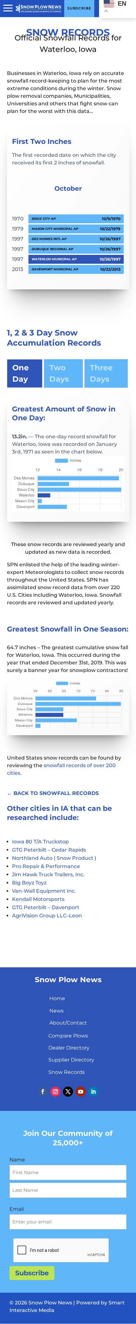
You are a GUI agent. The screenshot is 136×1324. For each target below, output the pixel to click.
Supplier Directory (71, 1060)
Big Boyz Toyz (29, 883)
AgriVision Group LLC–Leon (47, 916)
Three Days (101, 373)
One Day (20, 373)
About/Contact (68, 1023)
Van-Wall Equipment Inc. (44, 891)
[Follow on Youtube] (81, 1092)
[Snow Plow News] (38, 8)
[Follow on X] (68, 1092)
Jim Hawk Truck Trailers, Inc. (48, 874)
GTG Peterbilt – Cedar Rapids (49, 850)
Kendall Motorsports (38, 899)
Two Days (59, 373)
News (56, 1011)
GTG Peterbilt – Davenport (45, 907)
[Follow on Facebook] (43, 1092)
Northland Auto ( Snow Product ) (54, 858)
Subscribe (32, 1273)
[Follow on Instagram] (55, 1092)
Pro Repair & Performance (46, 866)
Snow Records (66, 1072)
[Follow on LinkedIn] (93, 1092)
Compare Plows (68, 1036)
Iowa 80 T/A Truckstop (40, 842)
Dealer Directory (69, 1048)
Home (57, 998)
